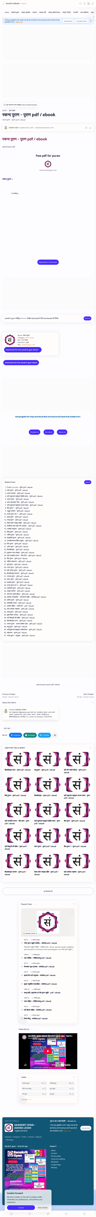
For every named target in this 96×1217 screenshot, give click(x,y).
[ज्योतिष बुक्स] (36, 955)
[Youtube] (31, 1137)
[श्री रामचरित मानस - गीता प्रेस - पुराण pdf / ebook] (18, 810)
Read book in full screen (48, 262)
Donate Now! (68, 21)
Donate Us (35, 432)
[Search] (80, 3)
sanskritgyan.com (28, 345)
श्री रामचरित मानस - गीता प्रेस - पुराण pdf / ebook (17, 822)
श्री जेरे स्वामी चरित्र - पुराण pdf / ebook (75, 771)
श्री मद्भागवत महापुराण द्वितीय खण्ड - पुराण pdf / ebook (47, 822)
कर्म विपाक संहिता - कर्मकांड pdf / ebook (38, 1010)
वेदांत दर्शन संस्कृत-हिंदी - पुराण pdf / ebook (46, 873)
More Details (42, 1208)
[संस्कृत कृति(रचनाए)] (54, 12)
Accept (21, 1208)
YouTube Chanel (81, 21)
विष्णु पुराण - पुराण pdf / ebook (15, 795)
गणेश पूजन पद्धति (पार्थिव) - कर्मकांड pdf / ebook (40, 943)
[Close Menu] (90, 21)
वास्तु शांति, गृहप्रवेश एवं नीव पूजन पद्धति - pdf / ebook (42, 993)
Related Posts (10, 482)
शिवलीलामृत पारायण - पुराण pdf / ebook (15, 873)
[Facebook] (8, 1137)
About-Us (19, 22)
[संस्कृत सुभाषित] (25, 12)
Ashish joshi (54, 1201)
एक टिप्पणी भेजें (48, 891)
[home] (7, 12)
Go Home (48, 432)
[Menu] (48, 1214)
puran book (29, 338)
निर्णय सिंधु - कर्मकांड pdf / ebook (36, 1018)
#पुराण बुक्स (7, 728)
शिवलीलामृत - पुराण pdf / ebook (45, 795)
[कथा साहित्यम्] (84, 12)
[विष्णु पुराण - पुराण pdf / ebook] (18, 785)
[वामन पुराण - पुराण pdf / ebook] (48, 835)
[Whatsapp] (9, 1140)
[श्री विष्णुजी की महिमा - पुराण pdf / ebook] (18, 835)
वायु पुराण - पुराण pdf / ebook (44, 770)
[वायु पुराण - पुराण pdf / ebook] (48, 759)
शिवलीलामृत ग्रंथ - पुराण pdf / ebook (18, 770)
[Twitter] (24, 1137)
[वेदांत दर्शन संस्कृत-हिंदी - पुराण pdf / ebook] (48, 861)
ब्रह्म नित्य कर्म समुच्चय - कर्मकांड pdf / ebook (39, 975)
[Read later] (86, 128)
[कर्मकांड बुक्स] (15, 12)
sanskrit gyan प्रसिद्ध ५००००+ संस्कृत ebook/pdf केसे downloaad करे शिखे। (32, 318)
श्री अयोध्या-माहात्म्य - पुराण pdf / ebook (75, 873)
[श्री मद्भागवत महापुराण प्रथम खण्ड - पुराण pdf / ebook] (77, 785)
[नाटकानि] (75, 12)
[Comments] (84, 1214)
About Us (62, 432)
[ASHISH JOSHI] (14, 128)
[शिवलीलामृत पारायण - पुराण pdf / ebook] (18, 861)
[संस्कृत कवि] (42, 12)
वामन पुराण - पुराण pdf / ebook (45, 846)
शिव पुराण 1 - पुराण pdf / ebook (75, 846)
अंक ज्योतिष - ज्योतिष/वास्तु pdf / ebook (37, 958)
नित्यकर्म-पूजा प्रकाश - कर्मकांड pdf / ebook (39, 966)
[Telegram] (38, 1137)
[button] (92, 3)
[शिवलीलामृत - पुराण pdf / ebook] (48, 785)
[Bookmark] (84, 3)
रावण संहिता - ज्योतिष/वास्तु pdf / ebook (37, 1001)
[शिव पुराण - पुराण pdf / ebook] (77, 810)
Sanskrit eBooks (13, 3)
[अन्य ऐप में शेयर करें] (55, 735)
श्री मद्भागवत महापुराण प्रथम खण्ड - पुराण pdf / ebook (77, 796)
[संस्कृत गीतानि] (67, 12)
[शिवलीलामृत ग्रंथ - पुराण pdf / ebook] (18, 759)
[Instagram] (16, 1137)
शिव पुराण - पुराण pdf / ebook (74, 821)
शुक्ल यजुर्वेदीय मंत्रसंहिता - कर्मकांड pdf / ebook (40, 984)
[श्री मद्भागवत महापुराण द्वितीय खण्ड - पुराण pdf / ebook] (48, 810)
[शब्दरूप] (35, 12)
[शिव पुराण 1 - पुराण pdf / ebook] (77, 835)
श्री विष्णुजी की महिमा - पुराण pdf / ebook (16, 847)
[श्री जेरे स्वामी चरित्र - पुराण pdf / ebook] (77, 759)
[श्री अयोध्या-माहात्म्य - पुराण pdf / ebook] (77, 861)
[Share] (66, 1214)
